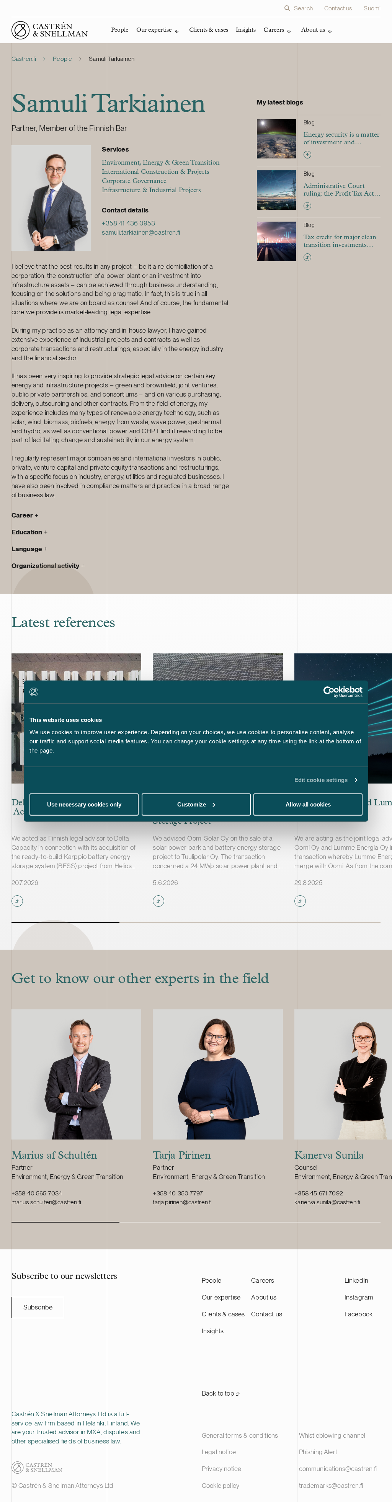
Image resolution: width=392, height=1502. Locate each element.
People (62, 58)
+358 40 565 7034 (36, 1193)
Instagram (359, 1297)
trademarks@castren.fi (331, 1485)
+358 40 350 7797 (178, 1193)
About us (263, 1297)
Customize (191, 804)
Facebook (358, 1314)
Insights (213, 1331)
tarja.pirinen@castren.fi (182, 1202)
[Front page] (49, 30)
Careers (262, 1280)
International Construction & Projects (155, 172)
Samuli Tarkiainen (111, 58)
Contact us (338, 8)
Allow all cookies (308, 804)
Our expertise (221, 1297)
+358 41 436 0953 (128, 223)
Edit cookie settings (321, 780)
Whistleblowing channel (332, 1435)
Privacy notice (221, 1469)
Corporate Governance (134, 181)
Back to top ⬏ (221, 1393)
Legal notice (219, 1452)
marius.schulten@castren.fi (46, 1202)
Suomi (372, 8)
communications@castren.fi (338, 1469)
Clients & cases (223, 1314)
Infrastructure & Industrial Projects (151, 190)
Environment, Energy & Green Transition (161, 163)
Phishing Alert (318, 1452)
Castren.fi (23, 58)
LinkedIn (356, 1280)
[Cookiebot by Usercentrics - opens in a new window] (329, 692)
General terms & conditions (240, 1435)
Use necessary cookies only (84, 804)
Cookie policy (220, 1485)
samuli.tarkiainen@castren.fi (141, 232)
